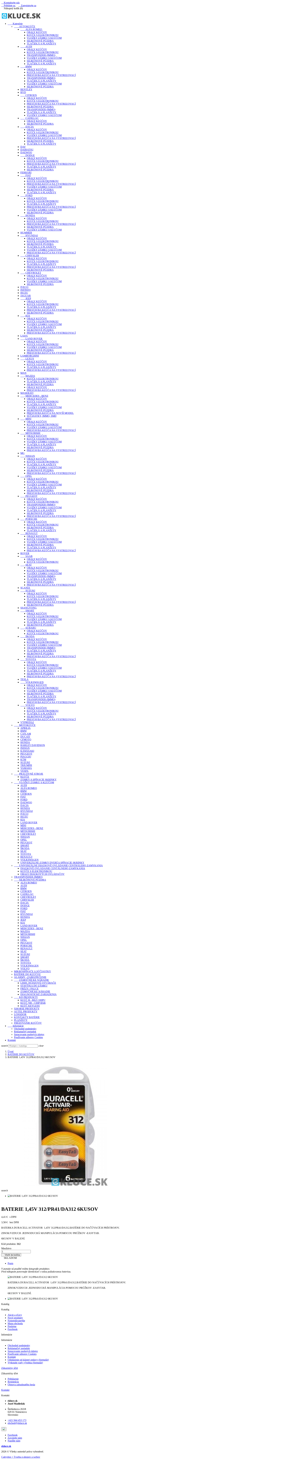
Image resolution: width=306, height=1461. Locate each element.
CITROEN (28, 95)
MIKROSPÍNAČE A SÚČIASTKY (32, 971)
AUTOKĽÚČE (24, 26)
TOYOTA (28, 659)
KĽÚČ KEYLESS (30, 1005)
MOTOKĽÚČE (25, 725)
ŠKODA (27, 636)
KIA (25, 315)
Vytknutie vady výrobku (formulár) (25, 1362)
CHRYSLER (29, 255)
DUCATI (25, 736)
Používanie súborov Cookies (28, 1037)
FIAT (25, 175)
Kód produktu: (8, 1244)
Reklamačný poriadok (25, 1031)
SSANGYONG (28, 607)
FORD (26, 195)
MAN (23, 373)
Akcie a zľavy (15, 1315)
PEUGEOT (28, 496)
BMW (26, 66)
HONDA (27, 215)
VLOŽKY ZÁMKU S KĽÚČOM (44, 38)
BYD (23, 92)
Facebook (13, 1329)
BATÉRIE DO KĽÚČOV (27, 974)
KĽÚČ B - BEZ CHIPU (32, 1000)
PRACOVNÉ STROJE (28, 773)
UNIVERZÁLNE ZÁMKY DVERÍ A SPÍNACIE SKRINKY (52, 862)
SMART (27, 610)
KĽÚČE (24, 776)
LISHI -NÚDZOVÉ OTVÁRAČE (38, 983)
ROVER (24, 553)
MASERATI (26, 393)
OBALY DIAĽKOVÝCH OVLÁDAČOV (42, 874)
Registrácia (13, 1381)
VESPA (24, 771)
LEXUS (27, 358)
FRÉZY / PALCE (29, 988)
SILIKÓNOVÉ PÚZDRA (40, 40)
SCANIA (25, 587)
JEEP (25, 298)
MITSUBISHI (30, 433)
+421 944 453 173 (17, 1420)
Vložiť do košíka (11, 1255)
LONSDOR (20, 1014)
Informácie (16, 1025)
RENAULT (29, 533)
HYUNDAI (29, 235)
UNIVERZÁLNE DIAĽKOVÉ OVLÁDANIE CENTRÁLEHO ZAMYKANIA (58, 865)
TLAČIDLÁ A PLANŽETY (41, 43)
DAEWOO (26, 152)
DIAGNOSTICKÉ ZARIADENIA (38, 994)
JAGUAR (25, 295)
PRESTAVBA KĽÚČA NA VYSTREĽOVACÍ (51, 75)
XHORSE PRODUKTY (27, 1008)
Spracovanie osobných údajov (29, 1034)
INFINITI (25, 290)
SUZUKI (27, 590)
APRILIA (25, 728)
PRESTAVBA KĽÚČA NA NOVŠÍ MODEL (50, 413)
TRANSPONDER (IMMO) (41, 55)
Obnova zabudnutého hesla (21, 1384)
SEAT (26, 564)
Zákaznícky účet (9, 1368)
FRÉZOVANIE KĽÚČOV (28, 1023)
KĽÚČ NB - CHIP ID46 (33, 1003)
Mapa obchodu (15, 1323)
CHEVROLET (30, 272)
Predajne (12, 1326)
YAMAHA (26, 768)
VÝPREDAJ (27, 722)
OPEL (26, 476)
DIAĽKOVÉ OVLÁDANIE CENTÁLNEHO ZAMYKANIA (52, 868)
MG (22, 453)
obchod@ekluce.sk (17, 1423)
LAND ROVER (31, 338)
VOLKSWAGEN (32, 682)
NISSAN (27, 456)
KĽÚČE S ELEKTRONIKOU (43, 35)
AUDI (26, 46)
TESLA (24, 679)
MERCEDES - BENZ (34, 396)
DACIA (27, 126)
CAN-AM (25, 733)
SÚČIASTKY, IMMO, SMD (41, 416)
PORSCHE (28, 519)
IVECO (24, 287)
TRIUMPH (26, 765)
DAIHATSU (26, 149)
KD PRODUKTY (26, 997)
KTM (23, 759)
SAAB (26, 556)
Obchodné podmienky (25, 1028)
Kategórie (15, 23)
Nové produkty (15, 1317)
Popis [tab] (10, 1263)
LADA (24, 335)
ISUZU (24, 292)
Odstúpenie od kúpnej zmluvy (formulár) (28, 1359)
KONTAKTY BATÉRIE (27, 1017)
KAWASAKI (27, 751)
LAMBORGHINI (29, 355)
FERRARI (25, 172)
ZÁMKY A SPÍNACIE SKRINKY (38, 779)
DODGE (27, 155)
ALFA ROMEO (31, 29)
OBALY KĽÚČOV (37, 32)
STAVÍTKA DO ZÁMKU (33, 985)
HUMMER (26, 232)
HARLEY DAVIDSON (32, 745)
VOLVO (27, 705)
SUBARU (28, 627)
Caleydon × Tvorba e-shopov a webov (20, 1457)
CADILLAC (29, 118)
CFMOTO (25, 739)
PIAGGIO (25, 756)
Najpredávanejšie (16, 1320)
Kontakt (12, 1040)
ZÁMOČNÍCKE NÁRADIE (31, 980)
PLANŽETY (21, 1020)
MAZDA (27, 375)
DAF (23, 146)
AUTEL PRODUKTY (25, 1011)
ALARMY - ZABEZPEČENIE (30, 977)
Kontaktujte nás (10, 2)
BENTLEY (26, 89)
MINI (25, 418)
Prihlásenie (13, 1378)
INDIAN (25, 748)
